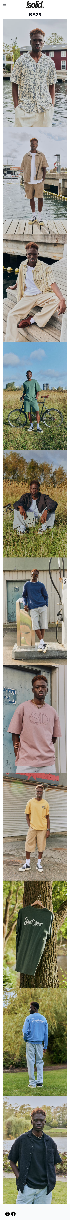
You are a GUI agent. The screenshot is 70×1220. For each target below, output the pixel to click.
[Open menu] (4, 4)
